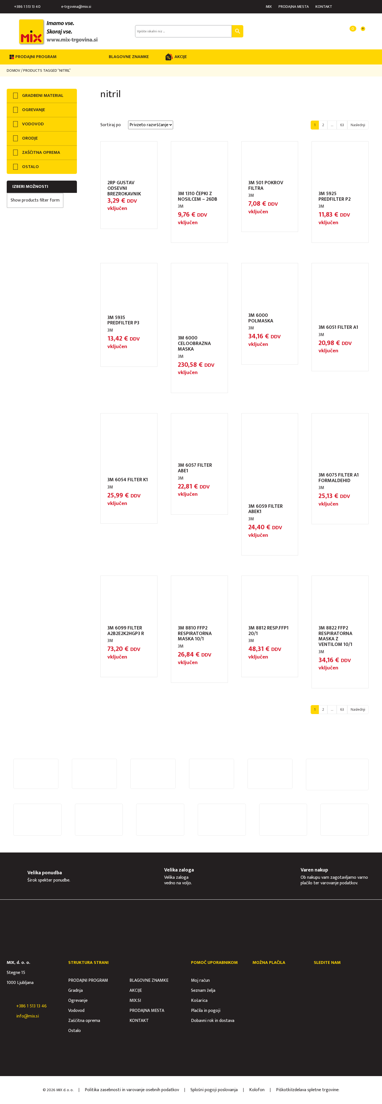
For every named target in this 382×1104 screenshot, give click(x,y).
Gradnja (75, 990)
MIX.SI (135, 1000)
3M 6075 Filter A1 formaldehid (339, 478)
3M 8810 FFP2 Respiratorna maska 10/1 (195, 633)
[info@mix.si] (9, 1016)
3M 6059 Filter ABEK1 (265, 509)
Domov (13, 70)
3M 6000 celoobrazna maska (194, 343)
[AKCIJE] (169, 57)
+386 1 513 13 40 (27, 6)
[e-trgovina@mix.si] (57, 6)
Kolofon (257, 1090)
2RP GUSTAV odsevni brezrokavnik (124, 188)
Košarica (199, 1000)
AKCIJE (181, 57)
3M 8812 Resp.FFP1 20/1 (268, 631)
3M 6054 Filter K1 (127, 480)
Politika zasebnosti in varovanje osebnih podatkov (132, 1090)
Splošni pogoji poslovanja (214, 1090)
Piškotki (283, 1090)
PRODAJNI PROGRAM (88, 980)
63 (342, 125)
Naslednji (358, 125)
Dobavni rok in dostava (212, 1020)
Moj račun (200, 980)
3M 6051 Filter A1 (338, 327)
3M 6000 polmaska (260, 318)
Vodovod (76, 1010)
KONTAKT (323, 6)
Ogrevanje (78, 1000)
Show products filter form (35, 200)
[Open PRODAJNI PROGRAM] (60, 57)
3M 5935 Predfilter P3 (123, 320)
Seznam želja (203, 990)
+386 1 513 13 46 (31, 1006)
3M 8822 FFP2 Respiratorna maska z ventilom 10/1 (335, 636)
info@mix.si (27, 1016)
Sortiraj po (110, 125)
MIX (269, 6)
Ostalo (74, 1030)
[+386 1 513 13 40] (9, 6)
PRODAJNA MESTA (294, 6)
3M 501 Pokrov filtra (265, 186)
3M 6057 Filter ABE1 (195, 468)
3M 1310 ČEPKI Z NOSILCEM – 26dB (197, 196)
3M (180, 206)
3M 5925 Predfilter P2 (335, 196)
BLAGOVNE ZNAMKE (129, 57)
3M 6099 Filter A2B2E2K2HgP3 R (125, 631)
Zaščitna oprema (84, 1020)
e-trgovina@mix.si (76, 6)
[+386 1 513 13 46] (9, 1006)
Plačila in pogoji (205, 1010)
